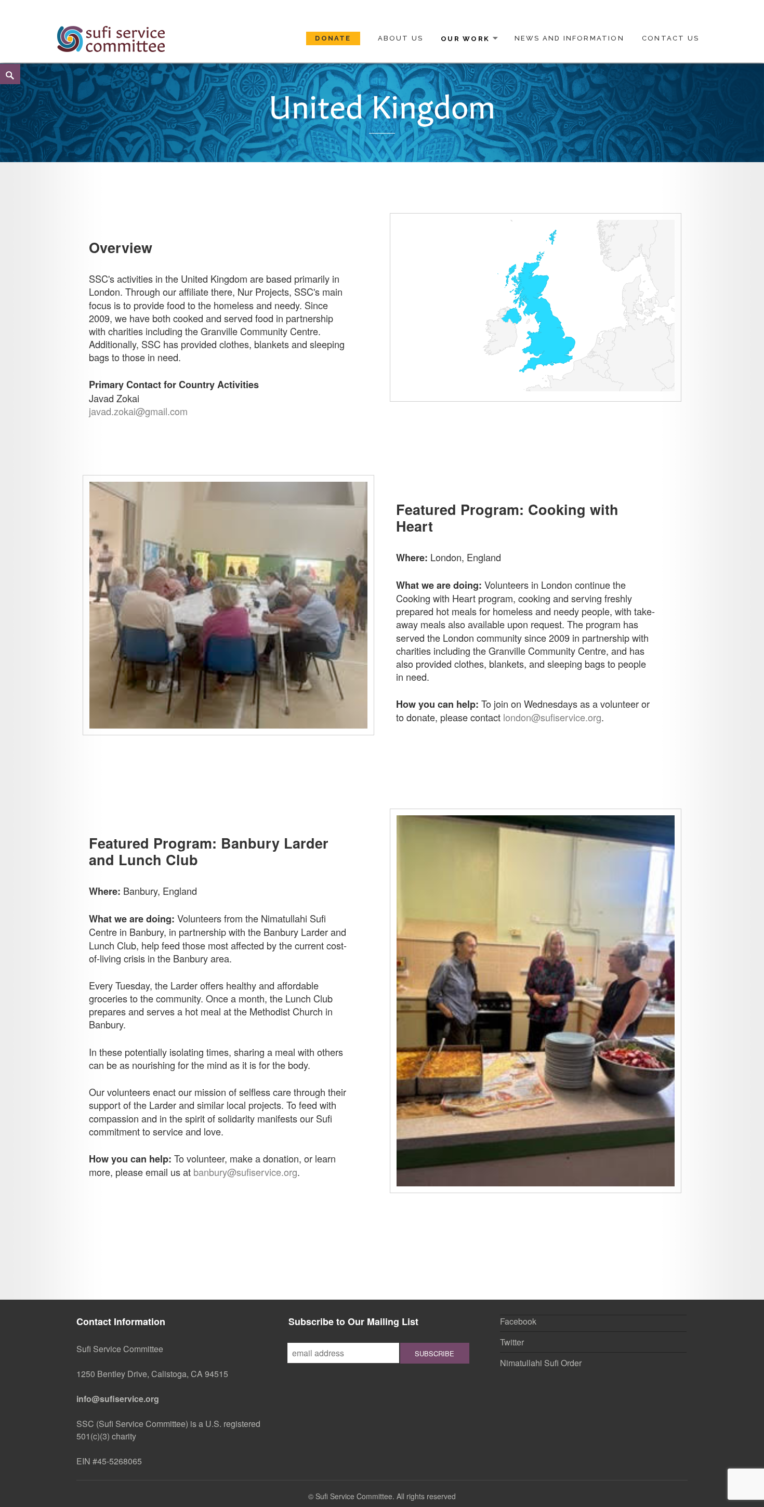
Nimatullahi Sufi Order (541, 1363)
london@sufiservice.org (552, 717)
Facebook (518, 1321)
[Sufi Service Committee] (111, 37)
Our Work (465, 38)
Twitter (512, 1342)
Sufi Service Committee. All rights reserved (385, 1496)
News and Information (569, 38)
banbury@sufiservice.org (245, 1172)
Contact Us (670, 38)
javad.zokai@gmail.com (138, 411)
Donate (333, 38)
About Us (401, 38)
